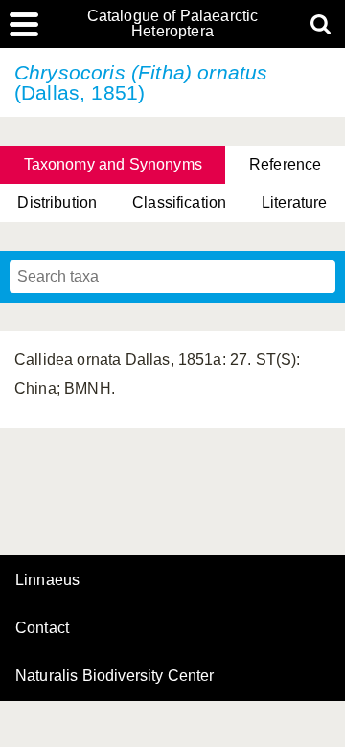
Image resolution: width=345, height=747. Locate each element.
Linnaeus (47, 580)
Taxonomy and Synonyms (113, 164)
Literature (295, 202)
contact (42, 628)
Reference (285, 164)
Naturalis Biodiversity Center (115, 676)
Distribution (57, 202)
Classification (179, 202)
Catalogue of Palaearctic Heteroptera (173, 24)
